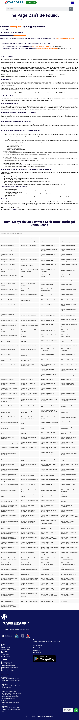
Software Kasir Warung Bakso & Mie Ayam (49, 294)
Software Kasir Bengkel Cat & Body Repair (49, 427)
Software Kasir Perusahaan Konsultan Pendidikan (7, 595)
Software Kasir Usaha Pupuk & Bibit (9, 370)
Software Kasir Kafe (45, 280)
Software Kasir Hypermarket (7, 245)
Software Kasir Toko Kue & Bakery (9, 405)
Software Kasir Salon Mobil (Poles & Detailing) (29, 433)
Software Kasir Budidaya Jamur (48, 500)
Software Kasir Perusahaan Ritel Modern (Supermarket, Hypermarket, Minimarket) (48, 522)
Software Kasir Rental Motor (27, 475)
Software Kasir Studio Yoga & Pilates (28, 422)
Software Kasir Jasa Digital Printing (9, 325)
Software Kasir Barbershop (27, 310)
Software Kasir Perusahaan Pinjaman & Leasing (7, 584)
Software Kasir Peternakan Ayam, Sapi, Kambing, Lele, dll (9, 500)
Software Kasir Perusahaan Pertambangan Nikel (27, 563)
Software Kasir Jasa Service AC (28, 320)
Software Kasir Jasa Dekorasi (48, 330)
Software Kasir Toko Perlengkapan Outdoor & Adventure (9, 389)
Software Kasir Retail (6, 238)
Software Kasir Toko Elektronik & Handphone (28, 384)
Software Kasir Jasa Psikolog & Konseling (48, 459)
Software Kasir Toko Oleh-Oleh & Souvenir (8, 384)
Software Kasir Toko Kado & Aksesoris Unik (47, 394)
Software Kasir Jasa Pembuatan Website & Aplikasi (48, 438)
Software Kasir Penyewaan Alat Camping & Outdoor (8, 475)
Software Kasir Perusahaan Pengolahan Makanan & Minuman (8, 538)
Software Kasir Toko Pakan (7, 379)
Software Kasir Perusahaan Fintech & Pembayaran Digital (9, 579)
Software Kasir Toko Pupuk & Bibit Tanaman (29, 495)
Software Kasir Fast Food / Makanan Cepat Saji (49, 400)
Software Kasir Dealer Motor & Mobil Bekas (8, 438)
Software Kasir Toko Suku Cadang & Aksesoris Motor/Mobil (29, 270)
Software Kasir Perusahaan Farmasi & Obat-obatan (9, 543)
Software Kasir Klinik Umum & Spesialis (48, 417)
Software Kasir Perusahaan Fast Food (48, 533)
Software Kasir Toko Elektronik (28, 250)
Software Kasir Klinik (46, 238)
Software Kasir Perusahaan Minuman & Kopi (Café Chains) (28, 533)
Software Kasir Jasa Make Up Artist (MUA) (29, 427)
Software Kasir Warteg (6, 250)
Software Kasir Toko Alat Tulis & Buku (48, 389)
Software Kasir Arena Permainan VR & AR (29, 480)
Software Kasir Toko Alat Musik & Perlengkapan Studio (28, 389)
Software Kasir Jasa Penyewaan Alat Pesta (9, 448)
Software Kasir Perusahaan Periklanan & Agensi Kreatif (47, 589)
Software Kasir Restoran (26, 280)
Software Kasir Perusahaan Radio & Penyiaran (29, 589)
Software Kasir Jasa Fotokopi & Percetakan (28, 438)
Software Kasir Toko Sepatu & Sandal (48, 255)
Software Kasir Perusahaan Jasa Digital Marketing (28, 558)
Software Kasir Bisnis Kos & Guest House (9, 495)
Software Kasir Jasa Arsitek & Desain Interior (28, 485)
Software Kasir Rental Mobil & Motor (49, 432)
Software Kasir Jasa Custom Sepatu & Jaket (49, 516)
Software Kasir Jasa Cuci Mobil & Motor (9, 433)
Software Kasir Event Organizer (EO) (9, 443)
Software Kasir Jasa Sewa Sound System (28, 448)
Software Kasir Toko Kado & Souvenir (47, 275)
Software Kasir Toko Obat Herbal (48, 304)
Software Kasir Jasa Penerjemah (8, 459)
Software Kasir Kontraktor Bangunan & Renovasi (9, 485)
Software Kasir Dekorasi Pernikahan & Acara (49, 443)
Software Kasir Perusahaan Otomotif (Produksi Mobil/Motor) (49, 548)
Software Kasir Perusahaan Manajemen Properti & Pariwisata (49, 538)
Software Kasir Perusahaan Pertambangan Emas (7, 563)
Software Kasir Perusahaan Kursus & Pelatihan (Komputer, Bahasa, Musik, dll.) (29, 595)
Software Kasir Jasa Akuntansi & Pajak (48, 335)
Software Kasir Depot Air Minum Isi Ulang (29, 289)
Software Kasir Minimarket (47, 241)
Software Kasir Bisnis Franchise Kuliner (8, 417)
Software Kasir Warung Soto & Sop (29, 294)
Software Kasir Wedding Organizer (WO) (29, 443)
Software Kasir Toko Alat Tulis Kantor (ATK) (8, 265)
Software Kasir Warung (26, 238)
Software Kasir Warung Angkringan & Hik (49, 406)
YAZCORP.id (13, 209)
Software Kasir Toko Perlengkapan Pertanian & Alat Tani (29, 394)
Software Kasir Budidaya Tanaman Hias (49, 495)
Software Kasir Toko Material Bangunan (47, 485)
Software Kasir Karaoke (46, 359)
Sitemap (3, 642)
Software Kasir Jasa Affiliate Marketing (7, 511)
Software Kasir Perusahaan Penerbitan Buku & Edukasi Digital (49, 595)
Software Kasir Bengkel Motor (48, 315)
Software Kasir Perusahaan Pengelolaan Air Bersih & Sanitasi (9, 568)
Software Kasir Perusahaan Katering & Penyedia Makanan (9, 533)
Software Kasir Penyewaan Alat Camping (8, 359)
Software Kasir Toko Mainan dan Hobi (8, 516)
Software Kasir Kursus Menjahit (28, 349)
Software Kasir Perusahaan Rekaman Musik (47, 584)
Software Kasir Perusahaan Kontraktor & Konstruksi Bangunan (29, 568)
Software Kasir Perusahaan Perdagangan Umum (27, 527)
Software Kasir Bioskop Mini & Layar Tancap (49, 480)
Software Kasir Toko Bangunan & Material (8, 270)
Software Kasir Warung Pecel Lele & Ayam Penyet (29, 411)
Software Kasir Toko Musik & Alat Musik (48, 265)
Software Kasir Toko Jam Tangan (8, 280)
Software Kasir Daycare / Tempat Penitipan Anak (48, 349)
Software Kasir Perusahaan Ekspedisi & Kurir (27, 553)
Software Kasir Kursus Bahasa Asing (9, 345)
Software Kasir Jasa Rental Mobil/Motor (47, 325)
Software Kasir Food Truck (7, 299)
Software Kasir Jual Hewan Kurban (29, 370)
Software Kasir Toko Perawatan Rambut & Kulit (8, 427)
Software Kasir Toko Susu (27, 379)
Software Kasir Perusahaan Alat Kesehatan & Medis (28, 543)
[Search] (71, 9)
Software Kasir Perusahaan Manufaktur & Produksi (47, 527)
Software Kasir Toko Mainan (47, 260)
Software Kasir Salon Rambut (8, 310)
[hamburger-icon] (72, 2)
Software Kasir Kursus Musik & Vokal (8, 465)
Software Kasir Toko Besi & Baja (8, 490)
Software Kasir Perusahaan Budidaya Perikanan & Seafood (48, 600)
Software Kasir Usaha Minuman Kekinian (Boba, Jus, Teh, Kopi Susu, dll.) (49, 412)
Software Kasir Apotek (26, 304)
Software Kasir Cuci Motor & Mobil (9, 320)
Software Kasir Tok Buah (6, 375)
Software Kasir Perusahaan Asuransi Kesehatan (29, 548)
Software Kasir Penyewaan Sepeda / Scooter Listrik (29, 359)
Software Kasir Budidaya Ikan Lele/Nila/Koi (48, 365)
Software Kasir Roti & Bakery (47, 284)
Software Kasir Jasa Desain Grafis (9, 335)
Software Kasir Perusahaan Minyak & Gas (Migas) (49, 558)
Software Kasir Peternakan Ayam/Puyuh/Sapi (27, 365)
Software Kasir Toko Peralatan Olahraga (8, 260)
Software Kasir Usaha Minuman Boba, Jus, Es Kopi (48, 289)
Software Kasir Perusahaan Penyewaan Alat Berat (27, 574)
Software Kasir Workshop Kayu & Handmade (28, 516)
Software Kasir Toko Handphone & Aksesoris (49, 250)
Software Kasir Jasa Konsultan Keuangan (28, 335)
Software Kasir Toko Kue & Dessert (9, 289)
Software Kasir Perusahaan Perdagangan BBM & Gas (47, 563)
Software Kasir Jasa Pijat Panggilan (49, 340)
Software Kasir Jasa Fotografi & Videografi (28, 330)
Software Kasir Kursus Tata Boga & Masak (29, 465)
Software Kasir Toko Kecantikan (28, 241)
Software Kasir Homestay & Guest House (49, 470)
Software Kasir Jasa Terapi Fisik (28, 315)
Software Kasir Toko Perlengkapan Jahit (29, 275)
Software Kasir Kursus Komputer (28, 345)
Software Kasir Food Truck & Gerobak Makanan (8, 411)
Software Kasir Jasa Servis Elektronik (27, 340)
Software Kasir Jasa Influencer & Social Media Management (28, 511)
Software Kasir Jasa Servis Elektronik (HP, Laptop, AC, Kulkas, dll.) (49, 454)
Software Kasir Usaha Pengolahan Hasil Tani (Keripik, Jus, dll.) (9, 506)
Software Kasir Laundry (26, 454)
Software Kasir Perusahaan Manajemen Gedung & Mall (47, 574)
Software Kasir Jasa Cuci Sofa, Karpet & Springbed (8, 340)
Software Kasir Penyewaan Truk (48, 490)
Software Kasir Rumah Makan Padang (8, 284)
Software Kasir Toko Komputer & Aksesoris (48, 384)
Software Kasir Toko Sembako (48, 245)
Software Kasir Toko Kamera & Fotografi (8, 255)
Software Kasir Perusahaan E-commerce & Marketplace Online (9, 558)
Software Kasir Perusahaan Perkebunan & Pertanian (7, 600)
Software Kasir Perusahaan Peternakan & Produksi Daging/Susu (29, 600)
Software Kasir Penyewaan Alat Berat (28, 490)
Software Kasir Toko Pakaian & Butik (29, 255)
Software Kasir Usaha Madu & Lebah (29, 500)
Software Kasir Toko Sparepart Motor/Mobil (48, 270)
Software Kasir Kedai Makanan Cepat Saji (28, 284)
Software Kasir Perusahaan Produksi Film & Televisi (27, 584)
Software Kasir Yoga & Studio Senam (8, 315)
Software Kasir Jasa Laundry (47, 320)
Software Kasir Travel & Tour (47, 354)
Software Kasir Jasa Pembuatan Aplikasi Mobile (48, 511)
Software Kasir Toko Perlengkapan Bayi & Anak (29, 260)
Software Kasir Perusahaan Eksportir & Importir (7, 527)
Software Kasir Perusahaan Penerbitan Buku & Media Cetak (8, 589)
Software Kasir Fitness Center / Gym (9, 422)
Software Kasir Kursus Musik (47, 345)
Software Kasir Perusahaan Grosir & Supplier (9, 522)
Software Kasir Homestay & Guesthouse (27, 354)
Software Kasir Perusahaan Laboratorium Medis (7, 548)
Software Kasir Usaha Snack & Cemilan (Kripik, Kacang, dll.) (28, 417)
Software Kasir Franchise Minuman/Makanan (27, 300)
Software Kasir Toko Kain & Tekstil (9, 275)
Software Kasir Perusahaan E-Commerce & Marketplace (28, 522)
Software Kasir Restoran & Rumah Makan (29, 400)
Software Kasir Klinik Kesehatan (48, 299)
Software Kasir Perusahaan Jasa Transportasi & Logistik (8, 553)
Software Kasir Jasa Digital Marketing (47, 506)
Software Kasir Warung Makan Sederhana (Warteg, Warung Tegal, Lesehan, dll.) (9, 400)
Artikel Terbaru (5, 674)
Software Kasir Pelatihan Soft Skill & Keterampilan (9, 470)
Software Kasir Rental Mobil (47, 475)
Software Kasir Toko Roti (27, 375)
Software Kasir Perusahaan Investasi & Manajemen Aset (47, 579)
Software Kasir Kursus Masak (8, 349)
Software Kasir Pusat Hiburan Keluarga (8, 480)
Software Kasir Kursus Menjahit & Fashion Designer (48, 465)
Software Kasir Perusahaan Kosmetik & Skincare (47, 543)
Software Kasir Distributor (47, 379)
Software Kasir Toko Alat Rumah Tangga (48, 375)
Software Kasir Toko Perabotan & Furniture (9, 394)
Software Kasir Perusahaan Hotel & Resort (29, 538)
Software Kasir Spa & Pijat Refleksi (49, 310)
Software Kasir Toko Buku (27, 265)
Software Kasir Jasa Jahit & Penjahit (29, 325)
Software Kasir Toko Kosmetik (8, 241)
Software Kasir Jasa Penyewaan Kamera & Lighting (48, 448)
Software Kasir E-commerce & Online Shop (28, 506)
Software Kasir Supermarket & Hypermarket (48, 370)
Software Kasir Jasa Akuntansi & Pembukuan (8, 454)
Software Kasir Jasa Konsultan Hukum (28, 459)
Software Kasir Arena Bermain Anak (9, 364)
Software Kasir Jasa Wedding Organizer (8, 330)
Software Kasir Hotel (6, 354)
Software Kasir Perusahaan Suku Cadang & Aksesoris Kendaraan (48, 553)
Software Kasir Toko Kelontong (28, 245)
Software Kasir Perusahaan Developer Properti (47, 568)
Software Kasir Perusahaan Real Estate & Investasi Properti (8, 574)
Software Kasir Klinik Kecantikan (8, 304)
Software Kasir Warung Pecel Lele (9, 294)
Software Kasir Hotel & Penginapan (29, 470)
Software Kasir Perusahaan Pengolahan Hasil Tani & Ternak (8, 606)
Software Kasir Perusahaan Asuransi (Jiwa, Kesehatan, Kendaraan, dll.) (29, 579)
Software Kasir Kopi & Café (27, 405)
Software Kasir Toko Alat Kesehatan (49, 422)
